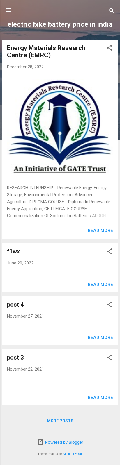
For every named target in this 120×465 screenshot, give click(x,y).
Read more (100, 230)
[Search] (111, 12)
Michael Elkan (73, 454)
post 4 (15, 304)
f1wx (13, 251)
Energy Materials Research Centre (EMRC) (46, 51)
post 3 (15, 357)
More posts (60, 421)
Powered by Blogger (63, 442)
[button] (109, 48)
